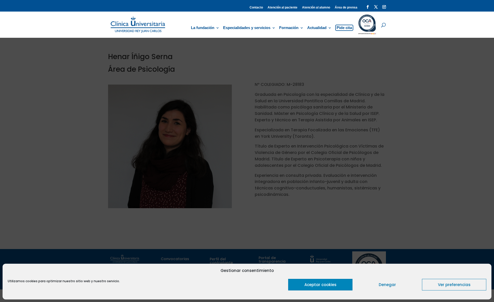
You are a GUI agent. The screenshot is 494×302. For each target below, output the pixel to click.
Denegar (387, 284)
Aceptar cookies (320, 284)
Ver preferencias (454, 284)
